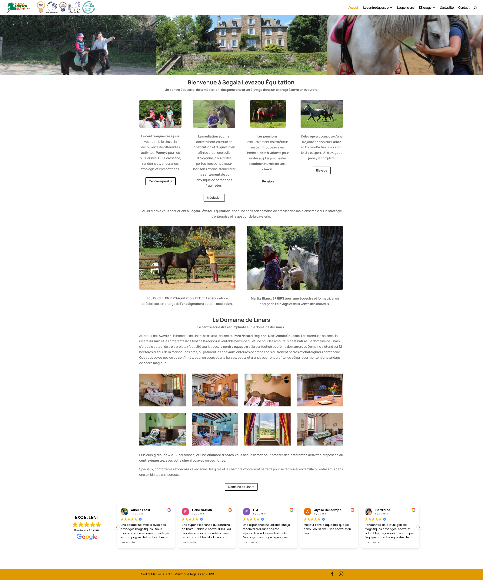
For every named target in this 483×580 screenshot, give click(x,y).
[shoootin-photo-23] (162, 444)
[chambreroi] (267, 444)
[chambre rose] (320, 444)
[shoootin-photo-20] (267, 405)
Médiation (214, 197)
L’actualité (447, 8)
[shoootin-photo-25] (320, 405)
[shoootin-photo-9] (215, 405)
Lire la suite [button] (128, 542)
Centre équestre (160, 181)
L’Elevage (425, 8)
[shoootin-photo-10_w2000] (215, 444)
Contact (463, 8)
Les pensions (405, 8)
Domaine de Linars (241, 487)
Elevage (321, 170)
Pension (268, 181)
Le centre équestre (375, 8)
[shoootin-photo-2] (162, 405)
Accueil (353, 8)
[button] (419, 527)
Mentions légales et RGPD (194, 574)
